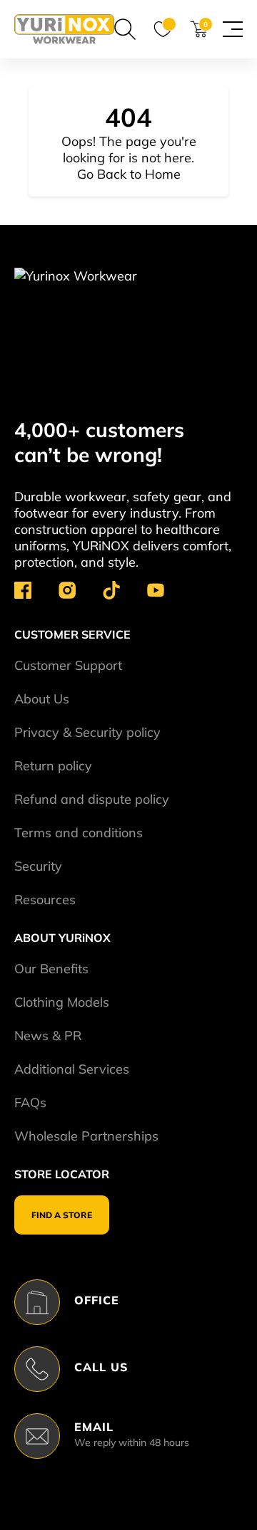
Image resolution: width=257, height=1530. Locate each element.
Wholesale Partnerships (86, 1136)
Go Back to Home (129, 174)
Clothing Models (61, 1002)
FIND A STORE (61, 1215)
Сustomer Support (68, 665)
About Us (41, 699)
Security (38, 866)
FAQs (30, 1102)
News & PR (47, 1035)
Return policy (53, 766)
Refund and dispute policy (91, 799)
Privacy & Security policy (87, 732)
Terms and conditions (78, 832)
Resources (45, 899)
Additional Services (71, 1069)
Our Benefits (51, 968)
